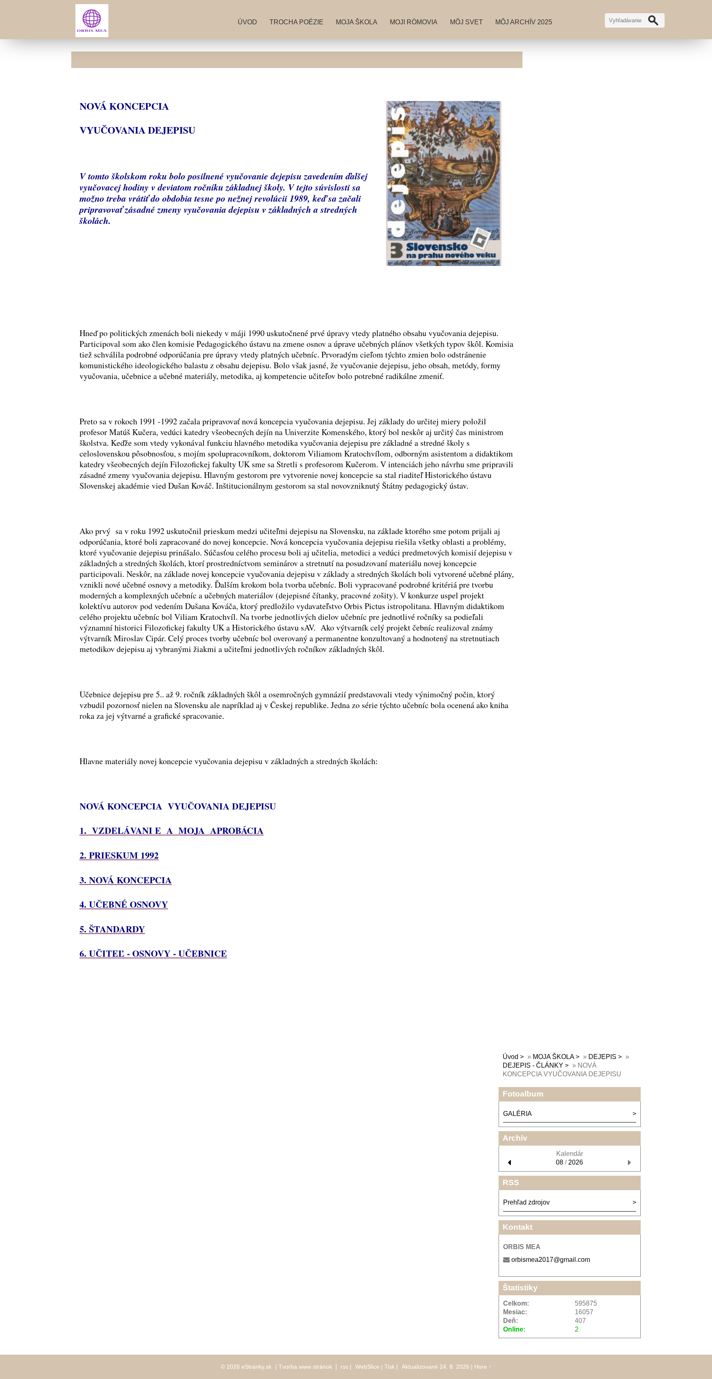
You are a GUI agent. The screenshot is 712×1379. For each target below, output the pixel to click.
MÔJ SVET (466, 22)
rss (344, 1366)
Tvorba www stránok (305, 1366)
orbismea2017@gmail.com (550, 1259)
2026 (575, 1162)
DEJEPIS (602, 1056)
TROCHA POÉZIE (296, 22)
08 (559, 1162)
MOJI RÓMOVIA (414, 22)
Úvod (247, 22)
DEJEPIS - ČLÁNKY (533, 1065)
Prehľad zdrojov (526, 1202)
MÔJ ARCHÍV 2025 (523, 22)
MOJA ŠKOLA (356, 22)
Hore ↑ (483, 1366)
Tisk (389, 1366)
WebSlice (367, 1366)
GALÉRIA (517, 1113)
